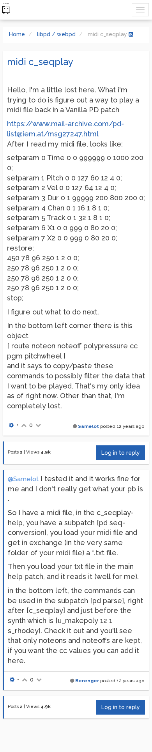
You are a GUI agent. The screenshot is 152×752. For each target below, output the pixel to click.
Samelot (88, 426)
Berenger (87, 680)
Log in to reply (120, 453)
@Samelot (23, 479)
